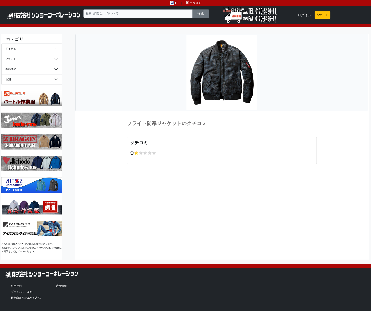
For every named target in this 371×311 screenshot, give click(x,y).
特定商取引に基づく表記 (26, 298)
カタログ (195, 3)
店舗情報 (61, 286)
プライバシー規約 (21, 292)
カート (324, 15)
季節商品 (10, 69)
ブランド (10, 59)
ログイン (304, 15)
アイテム (10, 48)
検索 (200, 13)
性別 (8, 79)
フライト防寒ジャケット (154, 123)
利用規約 (16, 286)
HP (176, 3)
